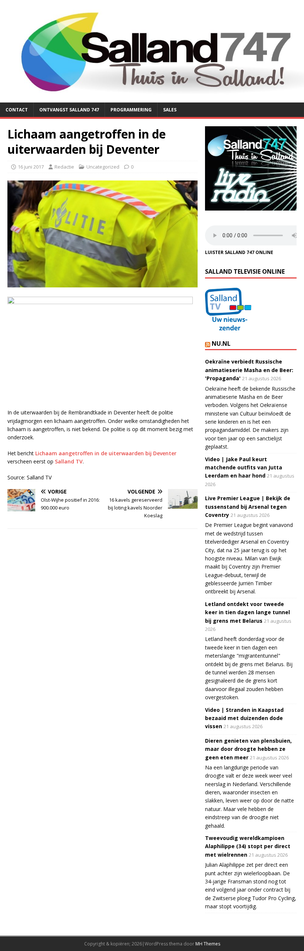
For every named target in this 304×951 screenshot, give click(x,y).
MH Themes (207, 944)
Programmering (131, 110)
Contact (17, 110)
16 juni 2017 (31, 166)
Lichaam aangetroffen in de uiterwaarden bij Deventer (105, 453)
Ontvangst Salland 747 (69, 110)
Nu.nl (221, 343)
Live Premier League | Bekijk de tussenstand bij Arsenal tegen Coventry (247, 506)
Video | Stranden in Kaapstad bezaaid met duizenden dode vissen (244, 718)
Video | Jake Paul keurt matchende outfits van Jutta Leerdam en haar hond (243, 467)
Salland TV (69, 461)
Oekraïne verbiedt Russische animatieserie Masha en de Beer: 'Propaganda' (249, 370)
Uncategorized (102, 166)
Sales (169, 110)
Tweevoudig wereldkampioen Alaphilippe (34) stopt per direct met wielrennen (247, 846)
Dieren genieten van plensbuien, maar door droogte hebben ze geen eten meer (248, 749)
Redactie (64, 166)
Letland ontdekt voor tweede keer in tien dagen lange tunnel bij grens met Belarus (247, 612)
